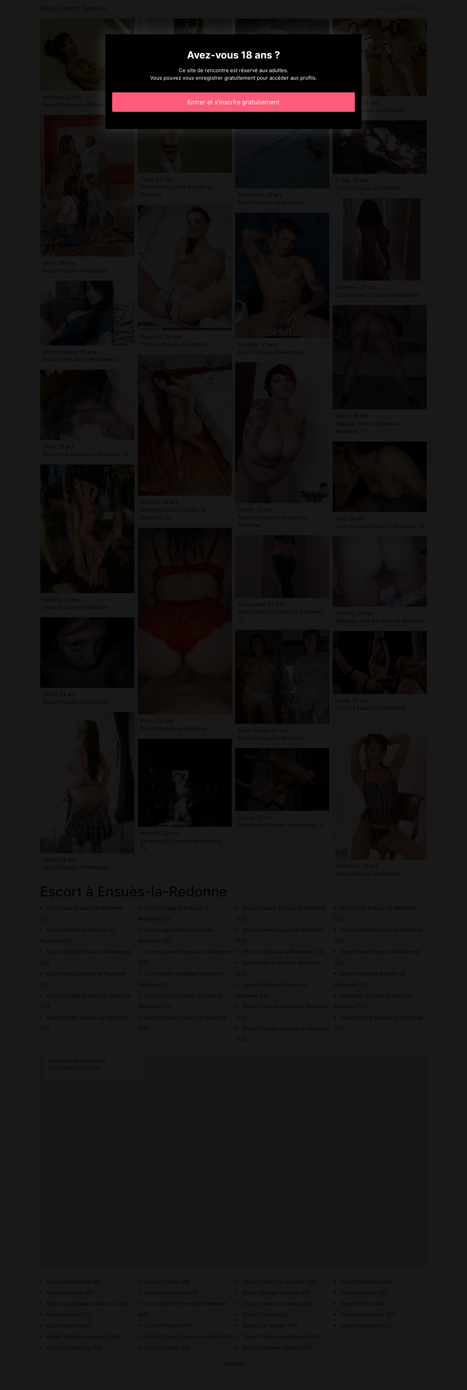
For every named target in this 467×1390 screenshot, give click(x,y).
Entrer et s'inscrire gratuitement (233, 102)
